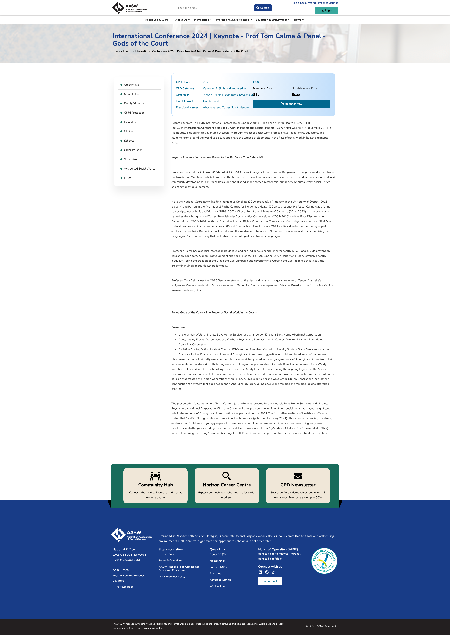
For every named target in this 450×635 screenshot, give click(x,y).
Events (127, 51)
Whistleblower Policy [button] (172, 576)
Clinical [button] (128, 131)
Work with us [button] (218, 586)
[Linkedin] (260, 572)
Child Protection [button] (134, 113)
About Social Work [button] (156, 19)
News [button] (297, 19)
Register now (293, 104)
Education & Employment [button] (271, 19)
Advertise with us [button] (220, 580)
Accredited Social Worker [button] (140, 169)
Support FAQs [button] (218, 567)
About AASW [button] (218, 554)
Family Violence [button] (134, 103)
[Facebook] (267, 572)
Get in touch (270, 581)
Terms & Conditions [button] (170, 560)
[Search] (262, 7)
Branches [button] (215, 573)
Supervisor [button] (131, 159)
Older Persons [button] (133, 150)
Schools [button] (129, 141)
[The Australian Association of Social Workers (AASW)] (129, 7)
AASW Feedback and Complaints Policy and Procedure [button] (179, 568)
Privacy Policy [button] (167, 554)
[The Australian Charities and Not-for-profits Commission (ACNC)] (324, 561)
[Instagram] (273, 572)
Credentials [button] (131, 85)
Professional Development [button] (232, 19)
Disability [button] (130, 122)
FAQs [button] (127, 178)
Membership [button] (201, 19)
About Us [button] (181, 19)
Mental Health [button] (133, 94)
